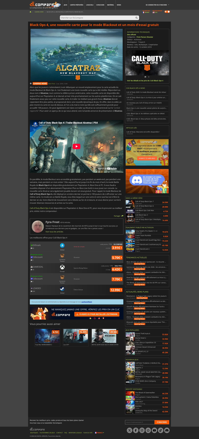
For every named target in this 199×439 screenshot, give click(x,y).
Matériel (110, 5)
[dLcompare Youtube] (154, 430)
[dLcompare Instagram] (141, 430)
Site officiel (131, 34)
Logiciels (89, 5)
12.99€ (116, 290)
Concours (100, 5)
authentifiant (87, 302)
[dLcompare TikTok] (160, 430)
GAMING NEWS (40, 83)
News (119, 5)
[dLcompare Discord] (166, 430)
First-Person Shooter (145, 37)
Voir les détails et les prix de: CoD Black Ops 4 (145, 81)
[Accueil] (30, 12)
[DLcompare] (37, 429)
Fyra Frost (51, 83)
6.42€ (116, 269)
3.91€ (116, 248)
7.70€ (116, 279)
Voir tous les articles (54, 231)
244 (33, 291)
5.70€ (116, 258)
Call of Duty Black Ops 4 (40, 208)
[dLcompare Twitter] (129, 430)
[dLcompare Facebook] (135, 430)
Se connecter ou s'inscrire (156, 5)
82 (33, 248)
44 (33, 269)
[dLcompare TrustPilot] (148, 430)
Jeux (65, 5)
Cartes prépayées (76, 5)
